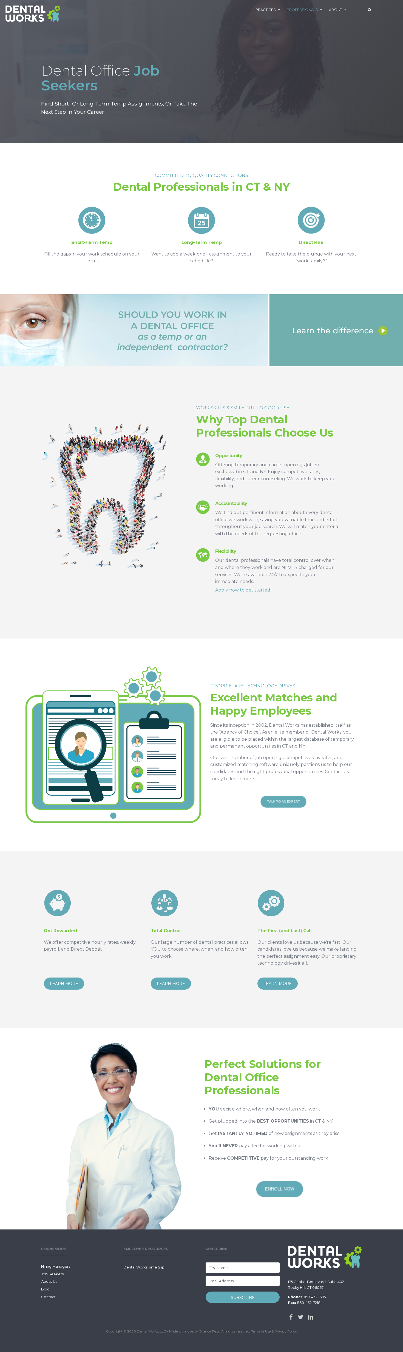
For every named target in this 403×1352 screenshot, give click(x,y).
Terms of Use (261, 1331)
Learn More (64, 983)
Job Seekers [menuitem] (52, 1274)
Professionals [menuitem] (302, 9)
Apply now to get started (242, 590)
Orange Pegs (209, 1331)
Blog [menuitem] (45, 1289)
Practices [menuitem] (266, 9)
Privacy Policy (285, 1331)
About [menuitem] (335, 9)
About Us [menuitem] (49, 1281)
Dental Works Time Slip (143, 1267)
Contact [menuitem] (48, 1297)
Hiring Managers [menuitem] (55, 1266)
